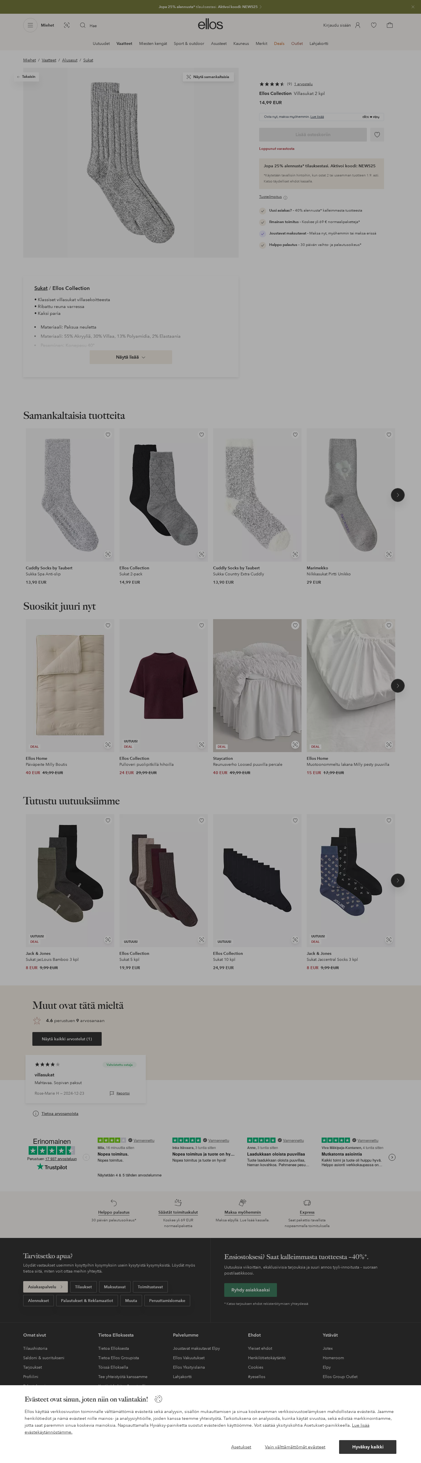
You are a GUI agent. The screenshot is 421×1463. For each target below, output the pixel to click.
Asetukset (241, 1447)
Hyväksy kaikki (367, 1447)
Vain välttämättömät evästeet (295, 1447)
